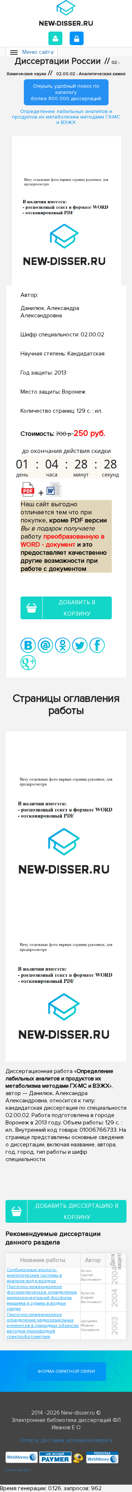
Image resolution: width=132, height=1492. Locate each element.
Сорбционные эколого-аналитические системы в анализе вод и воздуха (34, 1275)
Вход (55, 38)
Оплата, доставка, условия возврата (66, 1440)
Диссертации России (58, 61)
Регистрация (77, 38)
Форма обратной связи (66, 1371)
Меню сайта (38, 52)
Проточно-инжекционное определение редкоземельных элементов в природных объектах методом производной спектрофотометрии (43, 1325)
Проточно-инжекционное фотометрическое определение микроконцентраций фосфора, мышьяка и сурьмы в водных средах (42, 1298)
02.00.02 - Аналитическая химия (90, 74)
